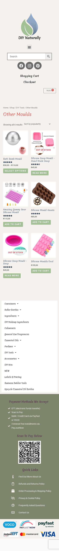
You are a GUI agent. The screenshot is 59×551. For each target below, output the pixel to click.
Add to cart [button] (13, 224)
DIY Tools (20, 108)
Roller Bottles (11, 309)
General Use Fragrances (17, 334)
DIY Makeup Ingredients (17, 322)
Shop (12, 108)
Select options (15, 171)
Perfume (9, 346)
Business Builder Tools (15, 383)
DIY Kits (8, 364)
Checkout (29, 82)
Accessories (10, 358)
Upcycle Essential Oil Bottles (19, 389)
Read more (40, 173)
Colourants (10, 328)
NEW (7, 371)
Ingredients (10, 316)
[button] (29, 47)
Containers (10, 303)
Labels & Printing (13, 377)
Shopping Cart (29, 76)
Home (5, 108)
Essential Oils (11, 340)
